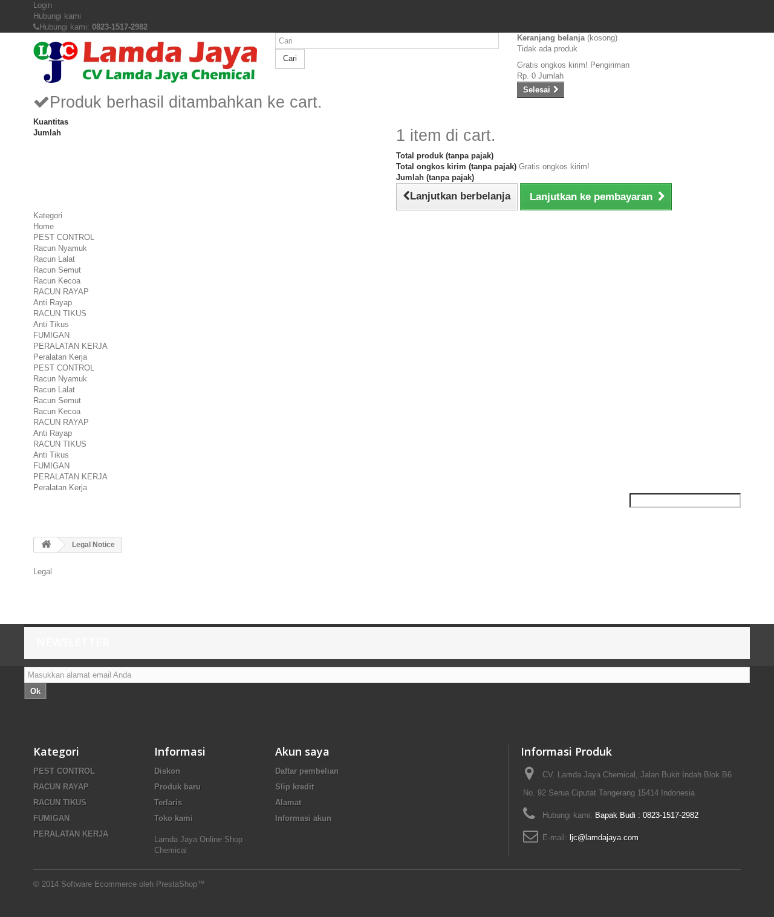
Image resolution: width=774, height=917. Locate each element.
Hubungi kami (57, 16)
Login (42, 5)
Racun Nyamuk (60, 248)
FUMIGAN (51, 335)
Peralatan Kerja (60, 356)
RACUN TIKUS (59, 313)
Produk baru (177, 786)
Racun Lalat (54, 259)
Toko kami (173, 818)
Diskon (167, 771)
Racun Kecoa (56, 280)
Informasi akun (303, 818)
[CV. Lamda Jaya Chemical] (145, 62)
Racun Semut (57, 269)
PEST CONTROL (63, 237)
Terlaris (168, 802)
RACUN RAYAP (61, 291)
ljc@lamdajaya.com (604, 837)
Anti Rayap (52, 302)
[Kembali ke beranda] (45, 544)
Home (43, 226)
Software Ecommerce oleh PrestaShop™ (133, 884)
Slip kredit (294, 786)
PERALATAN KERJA (70, 346)
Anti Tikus (51, 324)
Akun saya (302, 751)
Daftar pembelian (307, 771)
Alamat (288, 802)
